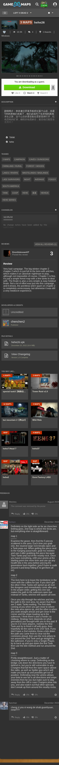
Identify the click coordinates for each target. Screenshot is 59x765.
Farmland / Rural (12, 166)
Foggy (52, 179)
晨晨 (34, 193)
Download (28, 87)
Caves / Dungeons (39, 159)
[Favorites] (5, 13)
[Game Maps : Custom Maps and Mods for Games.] (17, 4)
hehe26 (45, 193)
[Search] (37, 4)
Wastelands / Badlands (35, 173)
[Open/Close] (56, 102)
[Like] (4, 32)
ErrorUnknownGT (20, 252)
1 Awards (46, 32)
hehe (25, 193)
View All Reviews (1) (46, 244)
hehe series (9, 200)
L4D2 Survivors (11, 179)
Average (39, 179)
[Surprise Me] (50, 12)
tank (5, 193)
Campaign (19, 159)
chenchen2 (18, 321)
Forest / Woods (35, 166)
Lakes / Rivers (10, 173)
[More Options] (53, 87)
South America (11, 186)
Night (27, 179)
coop (15, 193)
